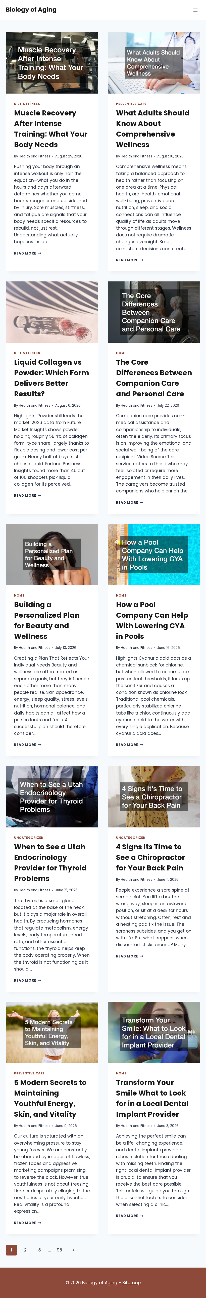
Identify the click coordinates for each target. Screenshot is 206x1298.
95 (59, 1250)
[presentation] (52, 63)
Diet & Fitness (27, 104)
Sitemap (131, 1283)
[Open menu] (195, 10)
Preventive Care (131, 104)
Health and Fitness (34, 156)
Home (121, 353)
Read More (27, 253)
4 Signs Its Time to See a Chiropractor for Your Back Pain (150, 857)
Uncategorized (28, 838)
